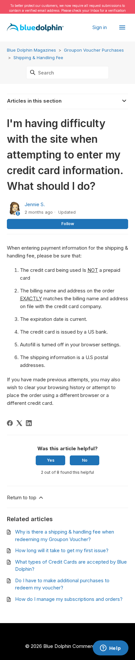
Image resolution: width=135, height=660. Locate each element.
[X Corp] (19, 423)
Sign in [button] (100, 27)
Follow (67, 223)
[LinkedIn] (29, 423)
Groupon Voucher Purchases (94, 50)
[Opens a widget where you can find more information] (110, 648)
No (84, 460)
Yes (50, 460)
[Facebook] (10, 423)
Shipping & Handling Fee (38, 57)
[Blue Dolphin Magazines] (35, 28)
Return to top (22, 497)
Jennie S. (35, 204)
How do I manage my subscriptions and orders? (69, 599)
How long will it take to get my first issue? (61, 550)
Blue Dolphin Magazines (31, 50)
